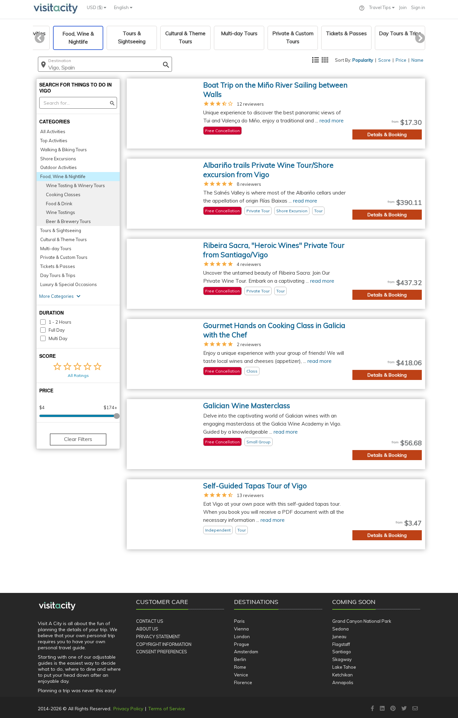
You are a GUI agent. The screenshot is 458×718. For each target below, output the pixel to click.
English (122, 7)
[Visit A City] (57, 606)
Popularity (362, 60)
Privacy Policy (128, 709)
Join (403, 7)
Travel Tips (380, 7)
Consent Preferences (161, 651)
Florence (243, 682)
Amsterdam (246, 651)
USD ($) (95, 7)
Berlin (240, 659)
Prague (241, 644)
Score (384, 60)
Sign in (418, 7)
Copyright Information (163, 644)
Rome (240, 667)
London (242, 636)
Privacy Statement (158, 636)
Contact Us (149, 621)
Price (401, 60)
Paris (239, 621)
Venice (241, 674)
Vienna (241, 628)
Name (417, 60)
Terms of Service (166, 709)
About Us (147, 628)
